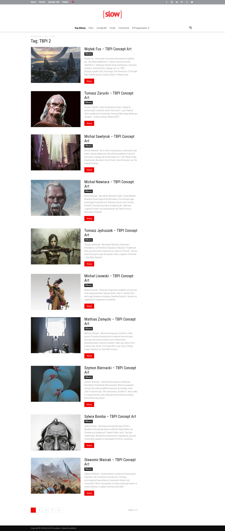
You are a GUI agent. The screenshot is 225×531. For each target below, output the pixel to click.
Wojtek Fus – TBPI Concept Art (107, 49)
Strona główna (36, 36)
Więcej (89, 81)
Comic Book (123, 28)
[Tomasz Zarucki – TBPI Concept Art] (56, 109)
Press (91, 28)
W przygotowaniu (139, 28)
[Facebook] (166, 2)
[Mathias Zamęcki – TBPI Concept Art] (56, 335)
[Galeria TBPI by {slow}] (112, 14)
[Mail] (176, 2)
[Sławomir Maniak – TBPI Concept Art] (56, 476)
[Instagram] (171, 2)
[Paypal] (182, 2)
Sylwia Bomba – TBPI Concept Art (110, 416)
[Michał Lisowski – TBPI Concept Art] (56, 292)
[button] (190, 28)
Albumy (88, 53)
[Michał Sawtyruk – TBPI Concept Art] (56, 152)
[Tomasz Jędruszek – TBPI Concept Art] (56, 246)
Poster (112, 28)
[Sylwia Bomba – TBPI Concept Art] (56, 432)
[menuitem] (73, 2)
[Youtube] (192, 2)
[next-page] (58, 510)
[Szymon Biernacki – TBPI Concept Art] (56, 384)
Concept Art (102, 28)
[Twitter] (187, 2)
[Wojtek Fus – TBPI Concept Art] (56, 65)
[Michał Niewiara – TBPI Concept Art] (56, 198)
